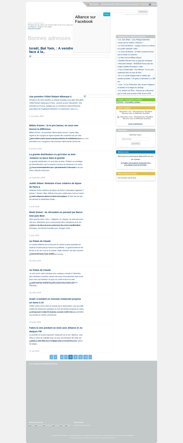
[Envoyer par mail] (136, 165)
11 (75, 357)
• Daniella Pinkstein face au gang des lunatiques (135, 61)
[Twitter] (124, 163)
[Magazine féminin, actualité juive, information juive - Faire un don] (140, 22)
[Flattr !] (143, 165)
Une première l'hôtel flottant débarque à (50, 96)
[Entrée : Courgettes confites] (128, 102)
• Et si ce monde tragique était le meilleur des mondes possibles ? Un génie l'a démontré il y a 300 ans (136, 78)
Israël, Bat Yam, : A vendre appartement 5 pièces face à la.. (69, 50)
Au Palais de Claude (40, 241)
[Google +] (145, 163)
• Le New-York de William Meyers (130, 58)
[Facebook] (133, 163)
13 (86, 357)
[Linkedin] (128, 165)
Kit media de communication (82, 425)
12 (81, 357)
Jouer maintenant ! (135, 124)
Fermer (106, 14)
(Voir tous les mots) (34, 28)
